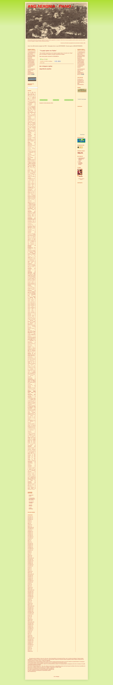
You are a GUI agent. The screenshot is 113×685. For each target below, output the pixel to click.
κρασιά (33, 288)
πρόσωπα (31, 406)
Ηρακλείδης (30, 251)
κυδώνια (33, 289)
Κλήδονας (29, 279)
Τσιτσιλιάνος (30, 466)
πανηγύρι (34, 372)
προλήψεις (33, 403)
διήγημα (30, 203)
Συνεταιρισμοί (30, 432)
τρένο (43, 62)
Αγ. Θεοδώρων (30, 100)
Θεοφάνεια (29, 253)
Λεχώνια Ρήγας (30, 309)
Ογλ (33, 361)
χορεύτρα (33, 483)
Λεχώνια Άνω (30, 298)
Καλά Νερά (30, 262)
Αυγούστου (30, 538)
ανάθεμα (29, 122)
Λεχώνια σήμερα (31, 310)
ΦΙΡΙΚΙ (79, 161)
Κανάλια (33, 266)
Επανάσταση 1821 (31, 219)
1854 (32, 92)
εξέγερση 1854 (30, 214)
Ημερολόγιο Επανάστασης (32, 250)
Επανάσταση (30, 218)
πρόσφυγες (34, 405)
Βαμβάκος (29, 158)
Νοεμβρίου (30, 532)
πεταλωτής (30, 388)
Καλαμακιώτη (30, 263)
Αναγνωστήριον (30, 121)
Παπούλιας (31, 375)
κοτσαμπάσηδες (30, 286)
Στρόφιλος (34, 427)
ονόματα (33, 363)
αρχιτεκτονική (30, 144)
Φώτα (29, 478)
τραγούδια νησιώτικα (31, 448)
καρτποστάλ (30, 272)
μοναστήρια (31, 340)
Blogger (57, 676)
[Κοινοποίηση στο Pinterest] (60, 61)
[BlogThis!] (56, 61)
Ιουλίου (29, 520)
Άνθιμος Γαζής (30, 126)
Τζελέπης (32, 436)
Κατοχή (30, 274)
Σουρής (29, 425)
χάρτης (32, 480)
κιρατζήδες (30, 277)
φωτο (33, 478)
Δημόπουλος (30, 200)
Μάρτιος (29, 329)
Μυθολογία (33, 343)
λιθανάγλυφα (34, 318)
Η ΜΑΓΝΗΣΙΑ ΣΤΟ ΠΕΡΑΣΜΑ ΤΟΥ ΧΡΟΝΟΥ (81, 159)
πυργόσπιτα (30, 414)
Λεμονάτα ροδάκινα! (30, 505)
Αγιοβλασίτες (33, 106)
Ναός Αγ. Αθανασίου (32, 350)
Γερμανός (29, 178)
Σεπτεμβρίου (30, 528)
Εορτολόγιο (82, 134)
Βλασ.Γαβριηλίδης (33, 164)
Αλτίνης (33, 120)
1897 (28, 95)
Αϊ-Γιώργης (31, 115)
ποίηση (31, 399)
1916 (30, 96)
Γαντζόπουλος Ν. (31, 175)
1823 (28, 92)
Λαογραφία (33, 294)
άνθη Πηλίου (31, 125)
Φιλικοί (33, 472)
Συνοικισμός (34, 433)
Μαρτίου (29, 526)
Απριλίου (29, 524)
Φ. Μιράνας (30, 469)
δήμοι (33, 199)
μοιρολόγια (34, 339)
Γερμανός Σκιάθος (31, 184)
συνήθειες (29, 433)
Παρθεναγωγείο (30, 377)
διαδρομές (29, 202)
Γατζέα (33, 176)
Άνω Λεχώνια (33, 127)
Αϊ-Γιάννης (34, 114)
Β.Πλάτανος (29, 156)
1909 (35, 95)
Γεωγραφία (30, 187)
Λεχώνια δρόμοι (31, 300)
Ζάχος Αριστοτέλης (31, 243)
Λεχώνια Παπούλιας (31, 305)
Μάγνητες (29, 321)
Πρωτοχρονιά (30, 409)
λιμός (29, 319)
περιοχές (34, 387)
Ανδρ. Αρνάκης (33, 124)
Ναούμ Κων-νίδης (32, 351)
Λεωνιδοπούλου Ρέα (31, 317)
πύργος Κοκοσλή (31, 410)
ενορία (33, 213)
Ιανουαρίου (30, 516)
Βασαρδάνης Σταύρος (31, 159)
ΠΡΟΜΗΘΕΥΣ (30, 404)
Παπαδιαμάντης (31, 373)
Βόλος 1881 (32, 166)
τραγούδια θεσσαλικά (31, 447)
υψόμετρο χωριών (31, 468)
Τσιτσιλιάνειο (30, 465)
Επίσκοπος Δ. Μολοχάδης (32, 233)
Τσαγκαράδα (30, 461)
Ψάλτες (29, 489)
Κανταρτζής (29, 267)
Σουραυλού (33, 424)
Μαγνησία (31, 320)
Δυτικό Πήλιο (31, 207)
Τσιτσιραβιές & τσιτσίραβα (31, 502)
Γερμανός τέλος (30, 185)
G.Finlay (32, 489)
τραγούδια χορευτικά (32, 450)
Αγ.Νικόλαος (30, 104)
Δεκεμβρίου (30, 518)
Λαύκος (32, 295)
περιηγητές (29, 387)
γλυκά (33, 191)
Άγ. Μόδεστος (33, 101)
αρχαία (29, 142)
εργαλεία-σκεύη (31, 235)
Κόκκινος (34, 279)
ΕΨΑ (28, 241)
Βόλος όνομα (30, 167)
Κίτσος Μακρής (31, 278)
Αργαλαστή (29, 136)
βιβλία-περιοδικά (32, 163)
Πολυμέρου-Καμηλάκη (31, 401)
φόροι (28, 477)
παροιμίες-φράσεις (31, 379)
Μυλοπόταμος (30, 344)
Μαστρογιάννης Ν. (31, 330)
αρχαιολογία (30, 143)
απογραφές (29, 132)
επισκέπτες (29, 231)
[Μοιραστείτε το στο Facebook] (59, 61)
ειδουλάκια (29, 210)
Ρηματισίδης (29, 416)
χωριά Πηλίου (30, 488)
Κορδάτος (29, 285)
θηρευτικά (30, 254)
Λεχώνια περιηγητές (31, 307)
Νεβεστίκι (29, 353)
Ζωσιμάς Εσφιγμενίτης (30, 247)
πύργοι (34, 409)
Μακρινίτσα (31, 322)
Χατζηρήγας (29, 481)
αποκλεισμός (30, 133)
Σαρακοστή (29, 422)
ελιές (30, 213)
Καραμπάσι (30, 268)
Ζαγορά (32, 241)
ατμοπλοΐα (29, 153)
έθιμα (33, 209)
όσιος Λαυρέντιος (31, 364)
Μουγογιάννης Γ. (31, 341)
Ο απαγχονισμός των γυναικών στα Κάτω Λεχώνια (32, 499)
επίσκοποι (29, 232)
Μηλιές (33, 338)
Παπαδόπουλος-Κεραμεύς (31, 374)
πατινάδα (29, 383)
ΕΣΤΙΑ (29, 236)
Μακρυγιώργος (30, 323)
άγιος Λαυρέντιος (31, 112)
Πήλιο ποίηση (30, 392)
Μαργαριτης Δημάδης (31, 328)
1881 (33, 94)
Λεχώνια (31, 297)
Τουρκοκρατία (30, 445)
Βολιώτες (30, 165)
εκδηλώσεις (30, 211)
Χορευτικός (30, 482)
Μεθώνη (33, 334)
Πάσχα (34, 380)
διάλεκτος (34, 202)
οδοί (33, 362)
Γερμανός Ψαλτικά (31, 186)
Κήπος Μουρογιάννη (32, 276)
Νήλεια (34, 354)
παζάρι (35, 367)
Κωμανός (29, 291)
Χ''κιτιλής (34, 479)
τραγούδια (29, 446)
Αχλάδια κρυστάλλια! (31, 508)
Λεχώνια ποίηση (31, 308)
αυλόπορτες (30, 154)
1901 (32, 95)
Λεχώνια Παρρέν (31, 306)
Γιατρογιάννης (30, 189)
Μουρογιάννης (30, 342)
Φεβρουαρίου (30, 527)
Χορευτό (29, 483)
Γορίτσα (29, 192)
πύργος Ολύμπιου (31, 411)
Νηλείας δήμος (30, 355)
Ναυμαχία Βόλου (31, 352)
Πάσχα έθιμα (32, 382)
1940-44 (34, 97)
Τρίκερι (33, 460)
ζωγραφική (29, 245)
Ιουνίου (29, 522)
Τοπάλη (29, 437)
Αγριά (28, 113)
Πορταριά (29, 402)
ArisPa (47, 61)
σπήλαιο (34, 426)
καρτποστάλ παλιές (32, 273)
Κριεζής (29, 289)
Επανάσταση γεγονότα (31, 222)
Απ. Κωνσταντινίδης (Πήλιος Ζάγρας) (32, 130)
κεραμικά (34, 275)
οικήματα (29, 363)
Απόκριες (29, 134)
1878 (29, 94)
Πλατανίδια (30, 396)
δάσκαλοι (29, 195)
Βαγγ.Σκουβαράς (30, 157)
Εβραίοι (29, 209)
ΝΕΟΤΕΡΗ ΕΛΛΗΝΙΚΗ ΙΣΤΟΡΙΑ (80, 163)
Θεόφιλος (34, 253)
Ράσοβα (34, 414)
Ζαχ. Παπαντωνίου (31, 242)
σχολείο (30, 434)
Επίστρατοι (30, 234)
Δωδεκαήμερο (30, 208)
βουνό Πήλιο (30, 170)
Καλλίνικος (29, 264)
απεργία (33, 131)
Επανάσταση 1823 (31, 221)
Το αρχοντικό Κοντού (31, 495)
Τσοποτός (34, 467)
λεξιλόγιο (34, 296)
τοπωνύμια (31, 444)
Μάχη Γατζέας (30, 331)
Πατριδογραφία (30, 384)
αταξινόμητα (31, 152)
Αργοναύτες (29, 137)
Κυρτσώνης (30, 290)
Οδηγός (29, 362)
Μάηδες (34, 321)
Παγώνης (30, 367)
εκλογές (34, 212)
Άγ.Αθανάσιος (31, 102)
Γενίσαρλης (29, 177)
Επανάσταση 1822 (31, 220)
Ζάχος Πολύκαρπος (31, 244)
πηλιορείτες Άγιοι (31, 395)
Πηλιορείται (29, 393)
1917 (33, 96)
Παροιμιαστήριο (30, 378)
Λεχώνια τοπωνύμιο (31, 312)
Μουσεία (29, 343)
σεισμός (29, 424)
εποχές (34, 234)
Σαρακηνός (31, 421)
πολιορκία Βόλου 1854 (31, 400)
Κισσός (34, 277)
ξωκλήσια (29, 361)
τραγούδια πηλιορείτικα (32, 449)
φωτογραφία (30, 479)
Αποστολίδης (30, 135)
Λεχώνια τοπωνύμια (31, 311)
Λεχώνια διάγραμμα (31, 299)
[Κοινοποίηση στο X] (57, 61)
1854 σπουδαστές (31, 93)
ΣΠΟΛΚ (30, 427)
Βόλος (34, 165)
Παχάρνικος (29, 385)
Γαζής (33, 174)
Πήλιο (29, 391)
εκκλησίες (29, 212)
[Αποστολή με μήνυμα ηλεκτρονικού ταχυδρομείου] (55, 61)
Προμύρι (29, 405)
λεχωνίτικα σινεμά (31, 316)
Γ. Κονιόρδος (31, 173)
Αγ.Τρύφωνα (29, 105)
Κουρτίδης (32, 287)
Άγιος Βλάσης (32, 107)
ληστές (29, 318)
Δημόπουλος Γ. (30, 201)
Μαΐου (29, 523)
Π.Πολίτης (34, 366)
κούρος (29, 287)
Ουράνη (29, 365)
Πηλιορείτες (30, 394)
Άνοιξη (34, 126)
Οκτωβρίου (30, 534)
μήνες (29, 339)
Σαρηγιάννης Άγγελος (31, 423)
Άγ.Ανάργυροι (30, 103)
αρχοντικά (29, 145)
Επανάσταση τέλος (31, 230)
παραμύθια (29, 376)
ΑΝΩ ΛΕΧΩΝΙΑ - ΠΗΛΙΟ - (51, 6)
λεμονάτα (29, 296)
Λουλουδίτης (34, 319)
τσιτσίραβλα (29, 467)
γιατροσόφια (30, 190)
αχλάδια (33, 155)
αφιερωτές (29, 155)
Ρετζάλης (31, 415)
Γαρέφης (29, 176)
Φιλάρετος (29, 472)
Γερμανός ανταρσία (31, 180)
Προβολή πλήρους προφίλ (81, 179)
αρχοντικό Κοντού (31, 147)
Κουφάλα (29, 288)
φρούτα (32, 477)
